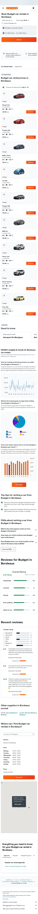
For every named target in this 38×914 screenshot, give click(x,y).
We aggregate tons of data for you (14, 905)
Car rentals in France (25, 880)
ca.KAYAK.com (9, 880)
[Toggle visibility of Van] (22, 434)
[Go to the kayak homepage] (12, 8)
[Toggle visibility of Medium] (23, 432)
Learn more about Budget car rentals (15, 866)
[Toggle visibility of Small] (8, 432)
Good (7, 637)
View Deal (31, 112)
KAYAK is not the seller (10, 902)
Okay (7, 639)
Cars (16, 880)
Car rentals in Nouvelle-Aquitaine (11, 881)
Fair (6, 641)
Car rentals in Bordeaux (27, 881)
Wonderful (8, 633)
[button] (3, 8)
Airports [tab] (15, 855)
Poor (6, 645)
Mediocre (8, 643)
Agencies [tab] (7, 855)
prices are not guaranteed (9, 896)
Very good (8, 635)
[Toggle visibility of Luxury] (9, 437)
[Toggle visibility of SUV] (8, 434)
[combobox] (7, 20)
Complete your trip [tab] (27, 855)
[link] (19, 485)
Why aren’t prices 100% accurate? (14, 909)
